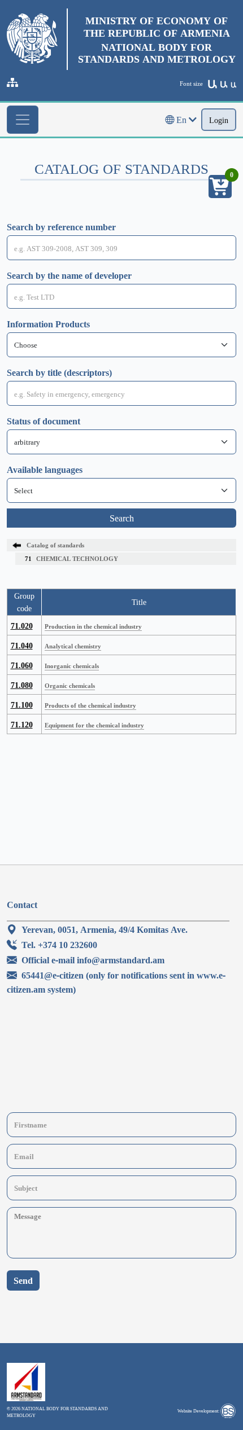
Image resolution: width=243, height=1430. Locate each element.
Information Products (48, 324)
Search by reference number (61, 227)
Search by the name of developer (69, 275)
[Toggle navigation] (22, 120)
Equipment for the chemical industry (94, 725)
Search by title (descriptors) (59, 372)
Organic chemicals (70, 685)
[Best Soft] (227, 1411)
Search (122, 518)
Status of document (43, 421)
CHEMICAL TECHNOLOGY (71, 558)
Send (23, 1280)
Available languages (45, 469)
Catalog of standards (55, 545)
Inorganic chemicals (72, 665)
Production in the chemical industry (93, 626)
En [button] (181, 119)
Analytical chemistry (73, 646)
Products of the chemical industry (90, 705)
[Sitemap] (12, 82)
